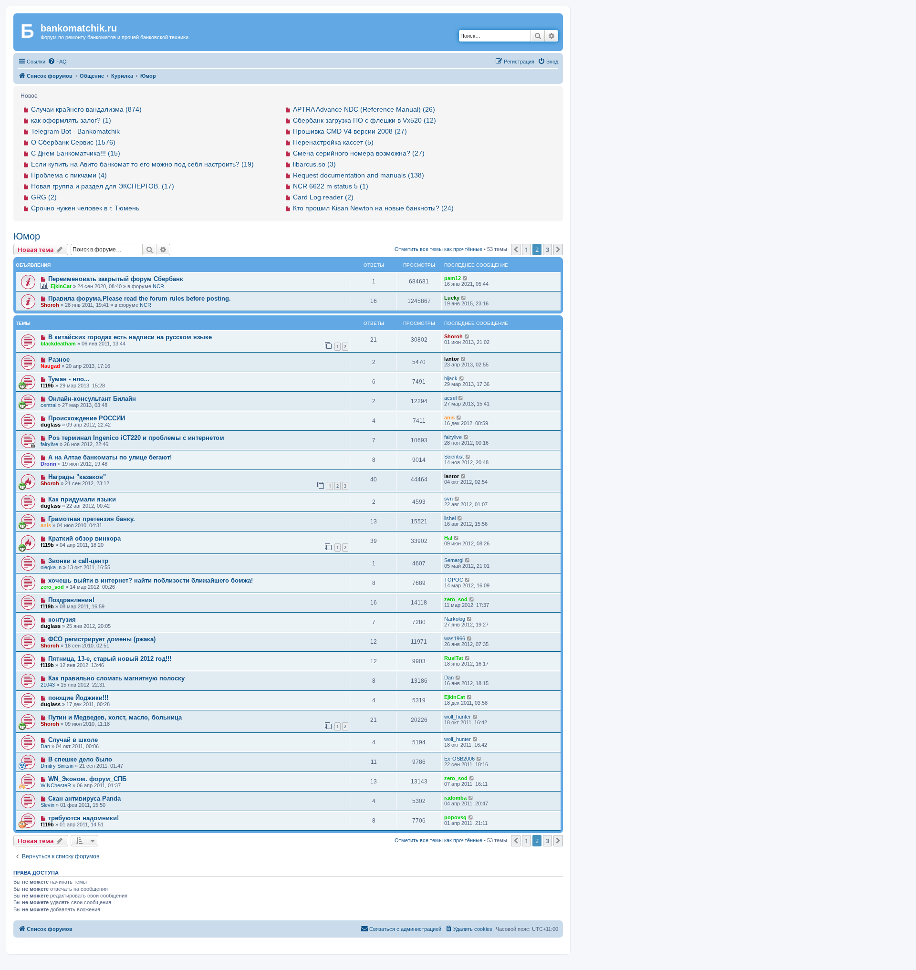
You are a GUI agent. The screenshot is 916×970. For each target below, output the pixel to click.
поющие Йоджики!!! (78, 697)
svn (448, 498)
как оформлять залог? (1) (71, 120)
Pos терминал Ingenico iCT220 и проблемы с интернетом (136, 437)
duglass (51, 425)
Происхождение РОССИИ (86, 418)
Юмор (26, 236)
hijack (451, 378)
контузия (62, 619)
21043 (48, 685)
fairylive (49, 444)
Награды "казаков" (77, 476)
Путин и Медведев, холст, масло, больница (115, 717)
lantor (451, 359)
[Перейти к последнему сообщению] (465, 278)
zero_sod (52, 587)
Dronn (48, 464)
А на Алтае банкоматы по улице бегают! (110, 457)
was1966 (454, 638)
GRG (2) (44, 197)
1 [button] (526, 249)
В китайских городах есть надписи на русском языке (130, 337)
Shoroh (50, 305)
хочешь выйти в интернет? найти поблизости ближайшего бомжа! (150, 580)
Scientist (454, 456)
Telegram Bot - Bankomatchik (75, 131)
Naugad (50, 366)
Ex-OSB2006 (459, 758)
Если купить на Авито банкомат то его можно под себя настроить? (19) (142, 164)
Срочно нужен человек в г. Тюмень (85, 208)
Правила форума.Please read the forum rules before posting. (139, 298)
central (48, 405)
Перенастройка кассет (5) (333, 142)
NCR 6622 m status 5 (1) (330, 186)
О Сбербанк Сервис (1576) (73, 142)
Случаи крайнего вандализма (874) (86, 109)
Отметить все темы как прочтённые (438, 249)
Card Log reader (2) (323, 197)
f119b (47, 385)
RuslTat (453, 658)
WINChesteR (56, 785)
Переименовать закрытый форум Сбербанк (115, 278)
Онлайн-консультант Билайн (92, 398)
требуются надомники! (83, 818)
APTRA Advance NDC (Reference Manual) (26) (364, 109)
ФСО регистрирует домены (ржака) (102, 639)
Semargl (453, 560)
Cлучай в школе (73, 739)
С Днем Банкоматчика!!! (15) (75, 153)
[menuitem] (57, 61)
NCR (158, 286)
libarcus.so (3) (314, 164)
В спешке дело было (80, 759)
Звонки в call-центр (78, 560)
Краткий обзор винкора (84, 538)
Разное (59, 359)
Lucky (451, 298)
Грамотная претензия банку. (91, 518)
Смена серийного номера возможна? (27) (359, 153)
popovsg (455, 817)
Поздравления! (71, 600)
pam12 (452, 278)
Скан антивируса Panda (84, 798)
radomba (455, 798)
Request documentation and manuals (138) (358, 175)
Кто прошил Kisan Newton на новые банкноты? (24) (373, 208)
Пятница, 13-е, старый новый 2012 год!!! (109, 658)
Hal (448, 538)
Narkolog (454, 619)
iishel (450, 518)
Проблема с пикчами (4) (69, 175)
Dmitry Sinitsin (57, 766)
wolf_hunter (457, 717)
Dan (449, 677)
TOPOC (453, 580)
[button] (515, 249)
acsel (450, 398)
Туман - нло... (69, 379)
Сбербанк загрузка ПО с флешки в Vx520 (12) (364, 120)
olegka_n (51, 567)
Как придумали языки (82, 499)
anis (449, 417)
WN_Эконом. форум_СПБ (87, 778)
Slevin (47, 805)
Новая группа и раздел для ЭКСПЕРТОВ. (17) (102, 186)
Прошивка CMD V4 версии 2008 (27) (350, 131)
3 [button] (547, 249)
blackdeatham (58, 343)
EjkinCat (61, 286)
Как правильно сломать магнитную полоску (116, 678)
